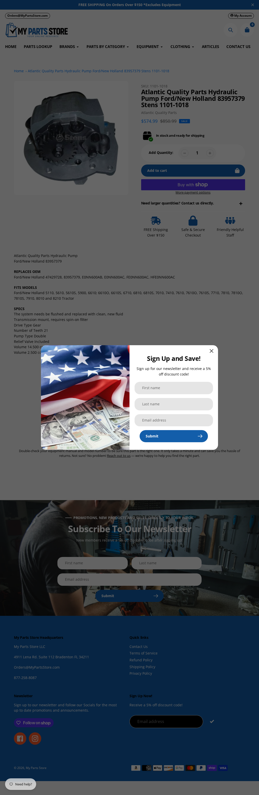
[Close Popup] (211, 351)
